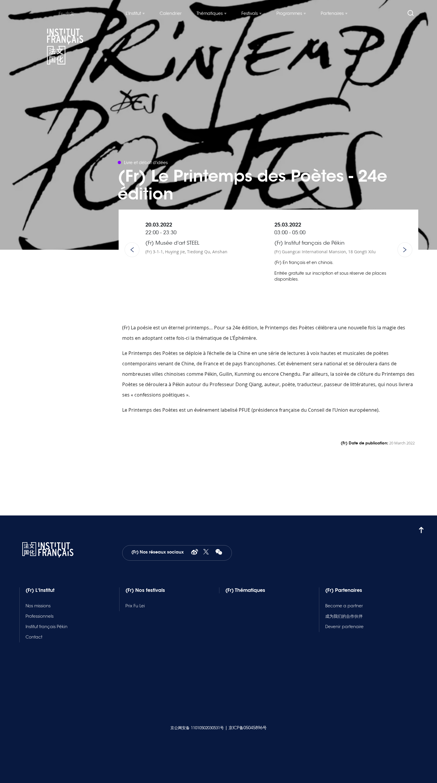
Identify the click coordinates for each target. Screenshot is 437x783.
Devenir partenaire (344, 626)
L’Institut (133, 13)
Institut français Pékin (46, 626)
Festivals (249, 13)
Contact (34, 637)
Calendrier (171, 13)
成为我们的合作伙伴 (344, 616)
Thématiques (210, 13)
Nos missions (38, 606)
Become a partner (344, 606)
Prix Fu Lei (135, 606)
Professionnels (40, 616)
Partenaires (332, 13)
